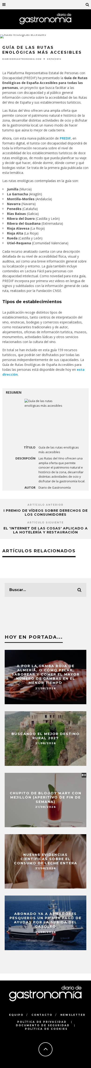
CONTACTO (42, 1014)
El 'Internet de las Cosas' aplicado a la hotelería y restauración (46, 530)
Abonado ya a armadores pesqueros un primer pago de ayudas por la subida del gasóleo (45, 920)
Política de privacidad (42, 1021)
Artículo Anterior (45, 504)
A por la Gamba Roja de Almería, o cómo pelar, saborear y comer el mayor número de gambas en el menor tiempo (46, 674)
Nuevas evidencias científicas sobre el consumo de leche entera (45, 858)
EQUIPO (16, 1014)
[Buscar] (87, 4)
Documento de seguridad (43, 1025)
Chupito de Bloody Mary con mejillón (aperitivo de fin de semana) (45, 797)
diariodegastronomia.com (22, 59)
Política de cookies (46, 1028)
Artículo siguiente (45, 522)
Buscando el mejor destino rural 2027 (45, 736)
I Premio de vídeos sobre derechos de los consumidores (46, 512)
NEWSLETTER (73, 1014)
